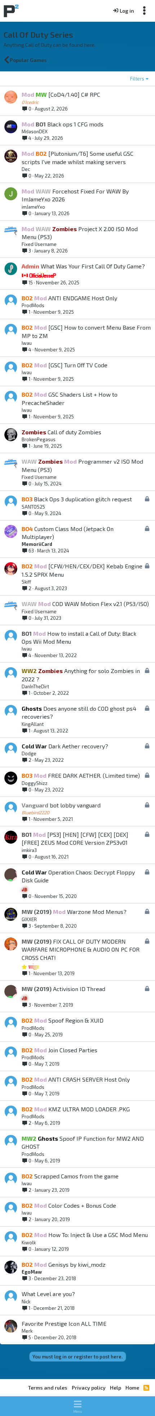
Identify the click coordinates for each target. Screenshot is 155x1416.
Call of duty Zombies (74, 432)
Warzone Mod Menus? (97, 911)
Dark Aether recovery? (78, 746)
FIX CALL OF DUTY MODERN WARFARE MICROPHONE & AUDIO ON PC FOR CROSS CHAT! (81, 949)
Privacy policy (89, 1387)
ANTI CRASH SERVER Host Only (89, 1079)
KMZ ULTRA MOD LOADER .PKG (89, 1109)
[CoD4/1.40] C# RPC (74, 94)
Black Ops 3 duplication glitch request (83, 499)
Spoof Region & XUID (75, 1020)
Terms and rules (47, 1387)
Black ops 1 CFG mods (75, 124)
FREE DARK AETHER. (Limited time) (94, 775)
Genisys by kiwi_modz (77, 1264)
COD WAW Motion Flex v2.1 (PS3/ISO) (100, 603)
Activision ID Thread (79, 988)
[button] (77, 1406)
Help (115, 1387)
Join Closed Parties (72, 1050)
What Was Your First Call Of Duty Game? (93, 266)
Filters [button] (137, 79)
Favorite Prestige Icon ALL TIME (64, 1323)
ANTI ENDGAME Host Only (82, 298)
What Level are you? (48, 1293)
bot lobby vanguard (75, 805)
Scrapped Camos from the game (76, 1176)
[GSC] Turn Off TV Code (77, 365)
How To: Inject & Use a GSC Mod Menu (98, 1234)
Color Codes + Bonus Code (82, 1205)
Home (132, 1387)
